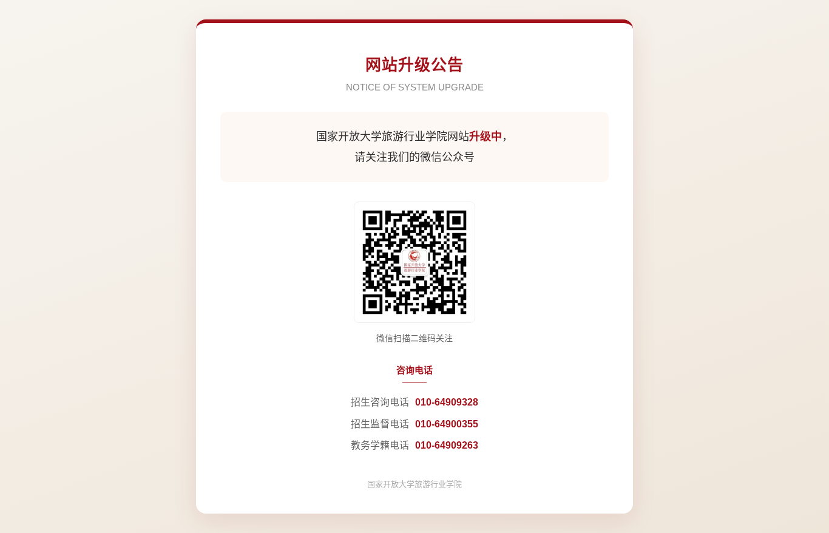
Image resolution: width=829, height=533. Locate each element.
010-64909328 (446, 402)
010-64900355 (446, 424)
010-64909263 (446, 445)
